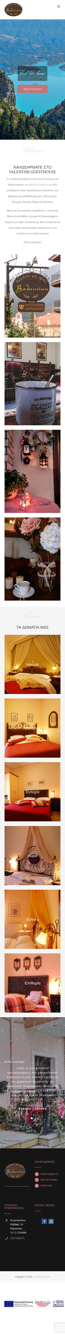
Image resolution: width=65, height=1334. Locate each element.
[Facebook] (44, 1221)
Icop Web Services (41, 1276)
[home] (15, 1163)
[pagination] (25, 1118)
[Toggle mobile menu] (58, 6)
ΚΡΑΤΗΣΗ (46, 1185)
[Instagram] (51, 1221)
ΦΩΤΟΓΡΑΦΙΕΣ (49, 1179)
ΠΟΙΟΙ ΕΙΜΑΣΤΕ (49, 1174)
